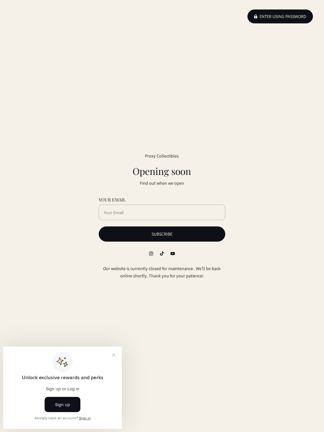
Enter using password (282, 16)
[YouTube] (172, 253)
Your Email (112, 200)
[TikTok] (162, 253)
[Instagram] (151, 253)
